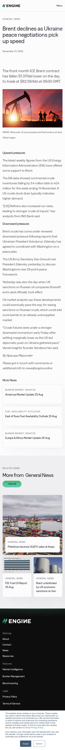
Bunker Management (14, 676)
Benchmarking (10, 683)
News (5, 650)
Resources (8, 656)
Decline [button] (39, 743)
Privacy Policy (37, 727)
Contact (7, 644)
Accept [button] (26, 743)
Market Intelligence (13, 669)
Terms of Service (11, 703)
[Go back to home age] (11, 6)
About (6, 639)
